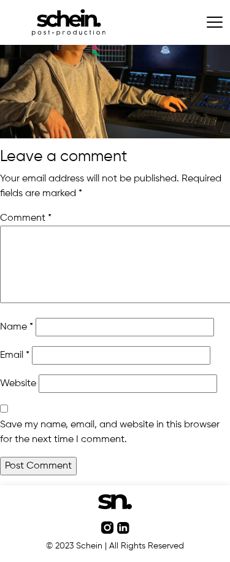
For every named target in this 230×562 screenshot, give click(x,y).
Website (18, 384)
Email (14, 355)
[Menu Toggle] (215, 22)
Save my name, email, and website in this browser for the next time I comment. (110, 432)
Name (16, 327)
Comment (26, 218)
